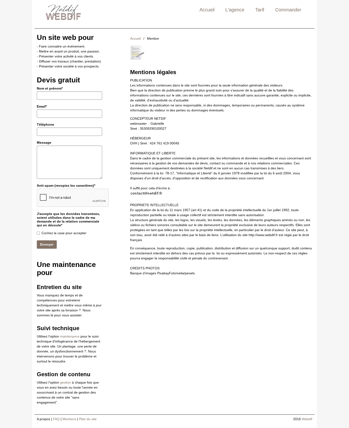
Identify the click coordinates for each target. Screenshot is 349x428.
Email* (42, 106)
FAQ (56, 419)
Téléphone (45, 124)
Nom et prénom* (50, 88)
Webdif (307, 419)
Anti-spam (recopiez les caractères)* (66, 185)
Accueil (206, 9)
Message (44, 142)
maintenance (70, 336)
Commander (288, 9)
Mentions (69, 419)
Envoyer (46, 244)
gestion (65, 382)
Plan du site (88, 419)
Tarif (259, 9)
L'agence (234, 9)
